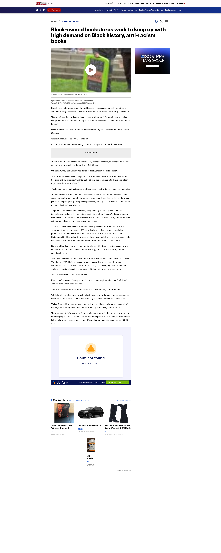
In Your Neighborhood (129, 10)
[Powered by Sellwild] (127, 470)
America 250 (100, 10)
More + (181, 10)
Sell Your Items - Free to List (79, 400)
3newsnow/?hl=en (41, 10)
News (54, 21)
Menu (108, 3)
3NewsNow (37, 10)
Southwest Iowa (170, 10)
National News (71, 21)
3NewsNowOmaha (44, 10)
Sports (150, 3)
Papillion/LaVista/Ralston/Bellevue (151, 10)
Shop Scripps (163, 3)
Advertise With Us (113, 10)
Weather (139, 3)
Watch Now (177, 3)
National (128, 3)
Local (119, 3)
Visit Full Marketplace (123, 400)
